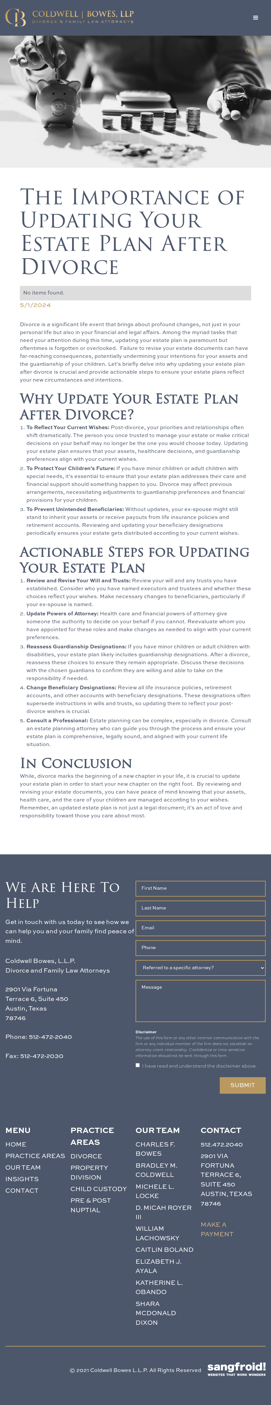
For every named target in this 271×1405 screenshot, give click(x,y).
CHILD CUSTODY (98, 1189)
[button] (256, 18)
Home (15, 1145)
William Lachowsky (157, 1234)
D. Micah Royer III (164, 1213)
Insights (22, 1179)
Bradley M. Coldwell (156, 1171)
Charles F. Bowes (155, 1149)
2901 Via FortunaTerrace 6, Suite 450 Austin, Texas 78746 (226, 1180)
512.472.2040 (222, 1145)
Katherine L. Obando (159, 1288)
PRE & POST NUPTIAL (90, 1206)
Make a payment (217, 1230)
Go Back (256, 51)
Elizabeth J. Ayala (158, 1267)
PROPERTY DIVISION (89, 1173)
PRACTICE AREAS (35, 1156)
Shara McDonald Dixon (156, 1313)
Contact (22, 1191)
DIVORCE (86, 1156)
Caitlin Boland (165, 1250)
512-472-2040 (50, 1037)
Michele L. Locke (155, 1192)
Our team (23, 1168)
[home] (69, 17)
